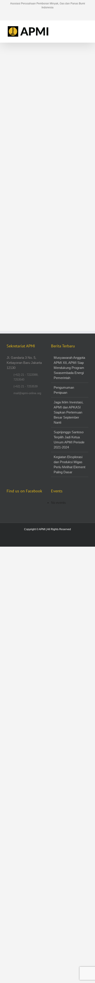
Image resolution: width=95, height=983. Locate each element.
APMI (42, 529)
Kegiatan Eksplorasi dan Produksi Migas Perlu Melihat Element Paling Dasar (69, 464)
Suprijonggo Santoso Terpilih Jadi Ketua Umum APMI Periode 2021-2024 (69, 439)
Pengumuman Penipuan (64, 390)
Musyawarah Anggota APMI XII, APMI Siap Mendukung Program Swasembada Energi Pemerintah (69, 368)
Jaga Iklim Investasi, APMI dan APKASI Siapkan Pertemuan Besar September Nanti (68, 412)
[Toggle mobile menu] (86, 27)
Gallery (26, 64)
